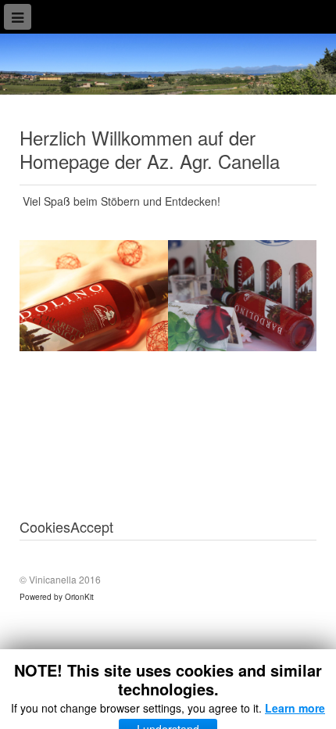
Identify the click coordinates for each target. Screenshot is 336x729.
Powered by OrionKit (57, 596)
